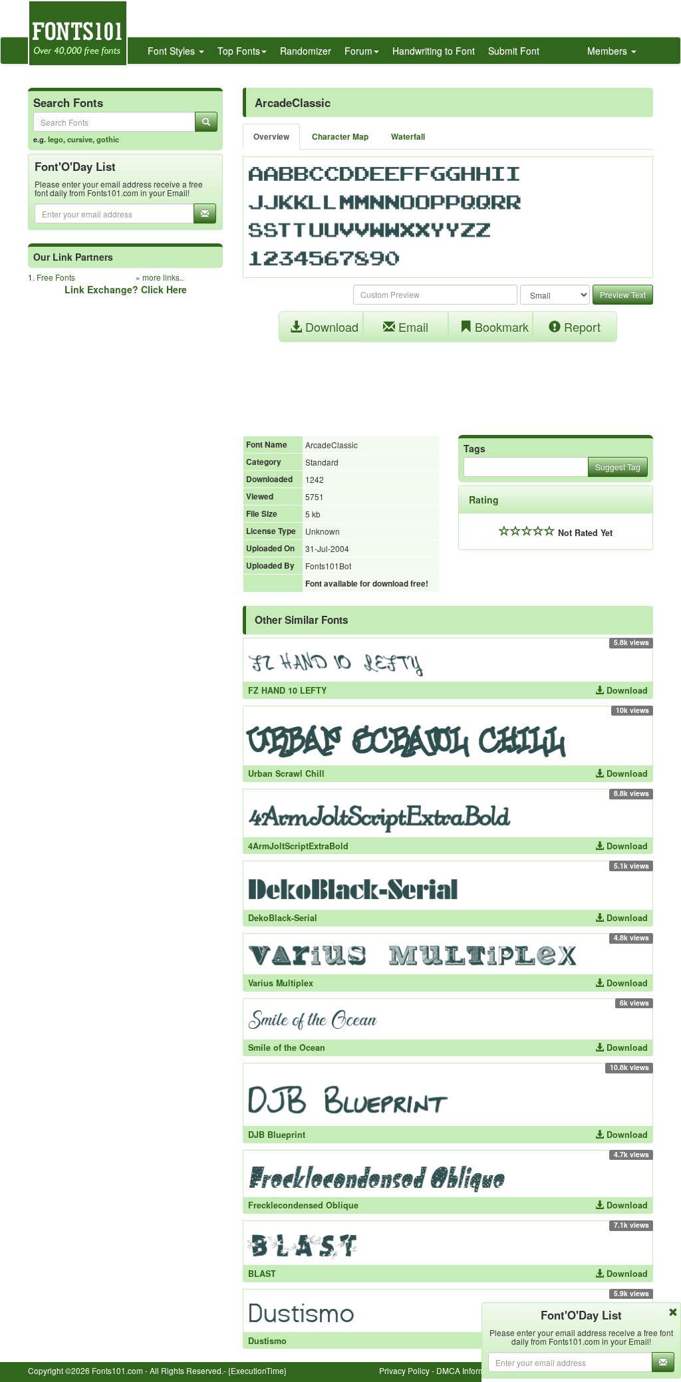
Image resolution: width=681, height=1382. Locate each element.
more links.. (163, 277)
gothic (107, 139)
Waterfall (408, 136)
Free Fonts (56, 277)
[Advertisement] (448, 381)
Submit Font (513, 50)
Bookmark (500, 326)
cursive (79, 139)
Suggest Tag (617, 466)
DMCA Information (469, 1370)
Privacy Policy (404, 1370)
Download (330, 326)
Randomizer (305, 50)
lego (55, 139)
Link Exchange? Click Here (126, 289)
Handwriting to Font (433, 50)
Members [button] (608, 50)
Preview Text (623, 294)
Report (581, 326)
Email (411, 326)
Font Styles (173, 50)
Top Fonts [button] (238, 50)
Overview (271, 136)
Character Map (340, 136)
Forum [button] (358, 50)
